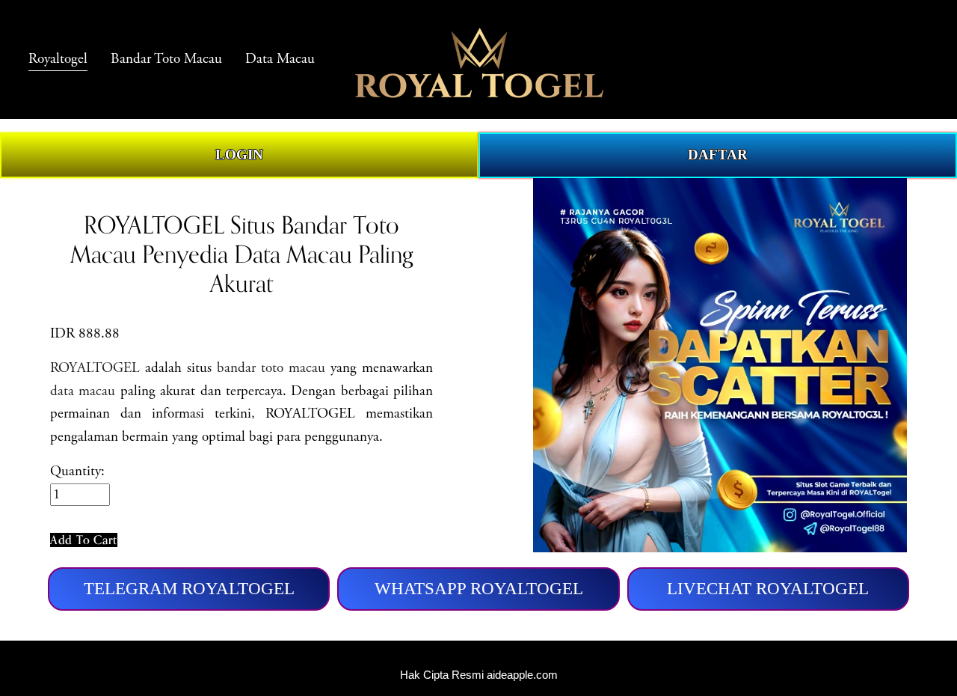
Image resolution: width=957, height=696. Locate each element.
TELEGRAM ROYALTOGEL (189, 588)
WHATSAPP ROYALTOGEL (479, 588)
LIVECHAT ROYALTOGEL (768, 588)
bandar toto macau (271, 368)
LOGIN (239, 154)
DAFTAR (718, 154)
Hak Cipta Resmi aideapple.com (479, 674)
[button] (83, 540)
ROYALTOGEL (95, 368)
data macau (82, 391)
